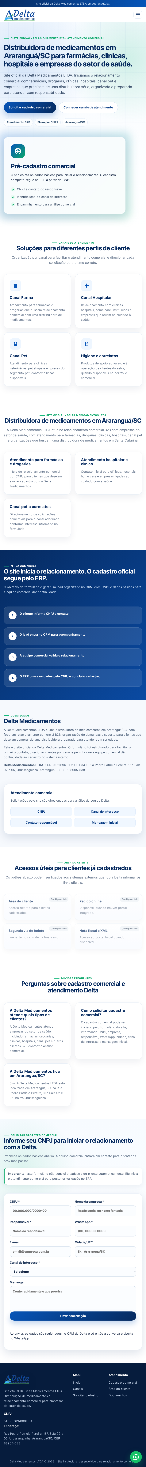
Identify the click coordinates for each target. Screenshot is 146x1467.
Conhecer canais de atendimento (88, 107)
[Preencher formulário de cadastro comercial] (136, 1457)
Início (77, 1382)
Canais (78, 1389)
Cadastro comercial (123, 1382)
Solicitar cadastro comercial (30, 107)
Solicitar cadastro (85, 1395)
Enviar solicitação (73, 1316)
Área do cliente (119, 1389)
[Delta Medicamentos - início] (19, 14)
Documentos (118, 1395)
